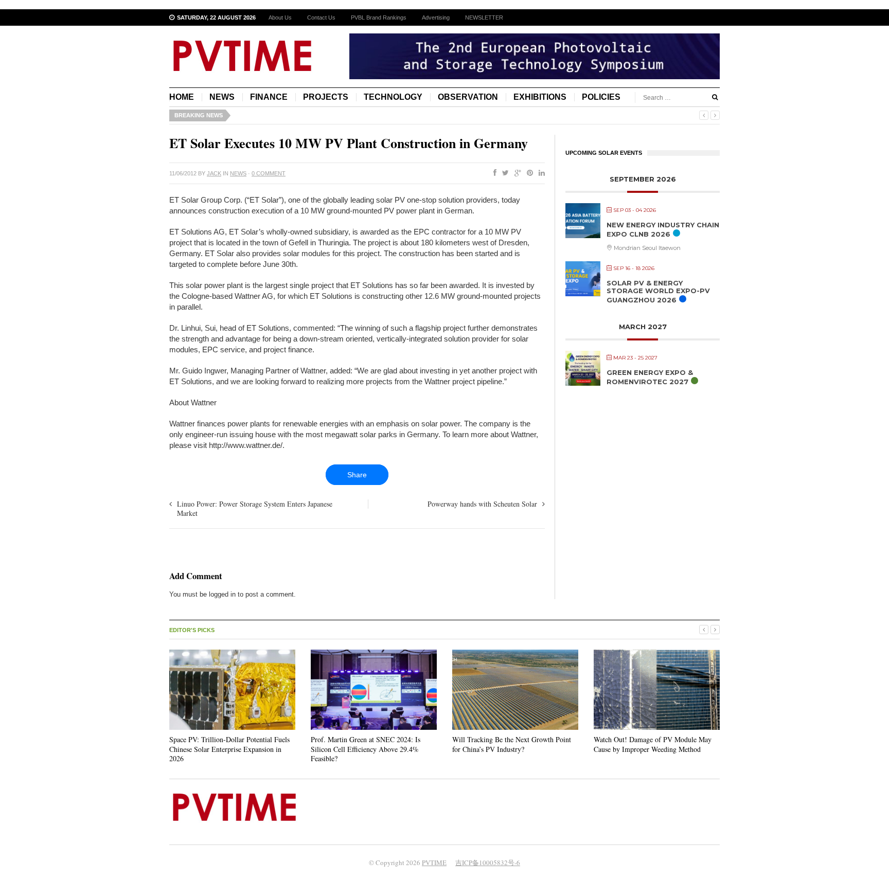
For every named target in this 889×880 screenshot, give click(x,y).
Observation (468, 97)
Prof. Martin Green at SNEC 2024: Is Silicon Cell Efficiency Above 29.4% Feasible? (365, 748)
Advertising (436, 17)
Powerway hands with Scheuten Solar (482, 504)
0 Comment (269, 173)
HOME (181, 97)
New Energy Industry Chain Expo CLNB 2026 (663, 229)
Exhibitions (539, 97)
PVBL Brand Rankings (378, 17)
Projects (325, 97)
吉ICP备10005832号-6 (487, 862)
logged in (222, 594)
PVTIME (434, 862)
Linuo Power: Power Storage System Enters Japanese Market (254, 508)
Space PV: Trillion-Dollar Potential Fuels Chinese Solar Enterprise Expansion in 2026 (229, 748)
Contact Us (321, 17)
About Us (280, 17)
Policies (601, 97)
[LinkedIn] (540, 173)
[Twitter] (503, 173)
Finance (269, 97)
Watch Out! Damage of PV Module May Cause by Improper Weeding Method (653, 743)
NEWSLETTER (484, 17)
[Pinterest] (528, 173)
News (222, 97)
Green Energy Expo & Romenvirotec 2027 (650, 377)
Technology (393, 97)
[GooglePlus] (515, 173)
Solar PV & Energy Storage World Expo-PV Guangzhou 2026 (658, 291)
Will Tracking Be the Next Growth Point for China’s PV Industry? (511, 743)
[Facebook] (492, 173)
